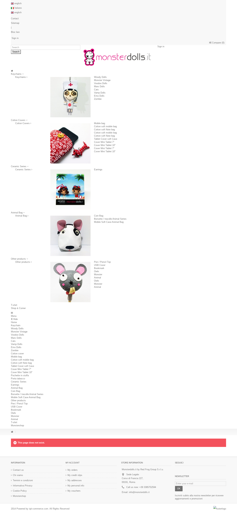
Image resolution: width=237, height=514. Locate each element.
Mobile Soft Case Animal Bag (109, 222)
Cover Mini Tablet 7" (104, 142)
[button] (19, 166)
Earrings (98, 169)
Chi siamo (18, 475)
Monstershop (17, 425)
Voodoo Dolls (100, 83)
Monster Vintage (102, 80)
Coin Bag (98, 215)
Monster (98, 274)
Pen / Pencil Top (102, 262)
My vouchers (74, 490)
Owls (96, 271)
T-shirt (14, 422)
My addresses (74, 480)
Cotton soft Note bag (104, 129)
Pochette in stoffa (20, 375)
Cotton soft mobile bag (105, 126)
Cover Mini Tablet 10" (105, 145)
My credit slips (74, 475)
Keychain (15, 325)
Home (14, 322)
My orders (72, 470)
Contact (15, 18)
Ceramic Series (23, 169)
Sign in (15, 38)
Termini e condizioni (23, 480)
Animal (97, 277)
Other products (23, 262)
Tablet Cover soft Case (105, 139)
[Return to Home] (12, 432)
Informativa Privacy (22, 485)
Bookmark (99, 268)
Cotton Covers (22, 123)
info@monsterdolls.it (139, 492)
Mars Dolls (99, 86)
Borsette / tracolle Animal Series (110, 219)
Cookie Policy (20, 490)
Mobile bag (99, 123)
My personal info (75, 485)
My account (72, 463)
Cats (96, 89)
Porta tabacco (18, 378)
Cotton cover (17, 353)
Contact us (18, 470)
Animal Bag (21, 215)
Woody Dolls (100, 77)
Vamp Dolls (99, 92)
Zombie (97, 99)
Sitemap (15, 23)
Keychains (21, 77)
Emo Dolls (99, 96)
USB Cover (99, 265)
